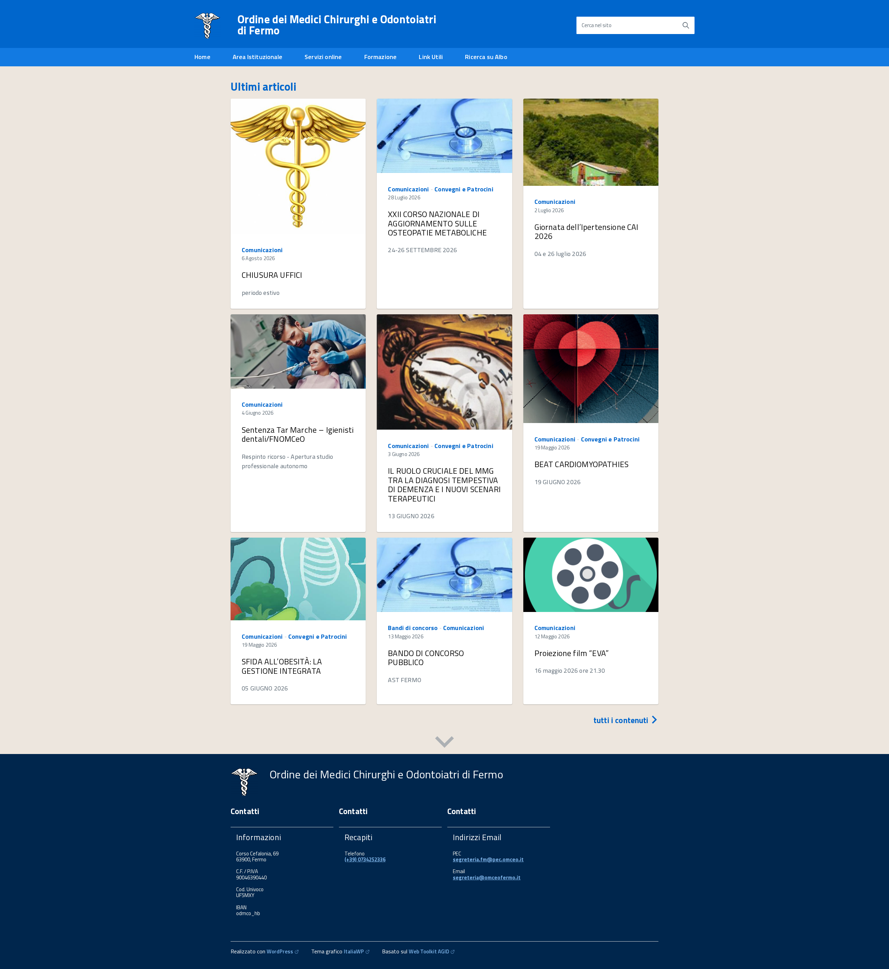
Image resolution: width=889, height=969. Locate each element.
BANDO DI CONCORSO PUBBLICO (426, 657)
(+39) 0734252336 (364, 859)
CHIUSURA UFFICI (272, 275)
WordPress (280, 951)
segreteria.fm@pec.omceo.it (488, 859)
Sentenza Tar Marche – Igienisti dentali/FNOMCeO (298, 434)
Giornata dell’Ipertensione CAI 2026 (586, 231)
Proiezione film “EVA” (571, 653)
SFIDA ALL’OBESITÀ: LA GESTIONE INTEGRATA (282, 666)
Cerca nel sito (597, 25)
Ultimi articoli (264, 86)
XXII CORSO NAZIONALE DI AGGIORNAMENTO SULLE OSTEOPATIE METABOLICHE (437, 223)
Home (202, 56)
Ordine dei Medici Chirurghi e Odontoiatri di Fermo (337, 25)
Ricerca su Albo (486, 56)
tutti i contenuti (621, 720)
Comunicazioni (262, 250)
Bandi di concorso (413, 627)
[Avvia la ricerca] (686, 25)
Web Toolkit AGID (429, 951)
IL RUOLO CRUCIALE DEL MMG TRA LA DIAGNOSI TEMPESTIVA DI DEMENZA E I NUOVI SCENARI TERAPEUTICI (444, 484)
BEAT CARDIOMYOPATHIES (581, 464)
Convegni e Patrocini (463, 189)
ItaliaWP (354, 951)
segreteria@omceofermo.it (487, 877)
